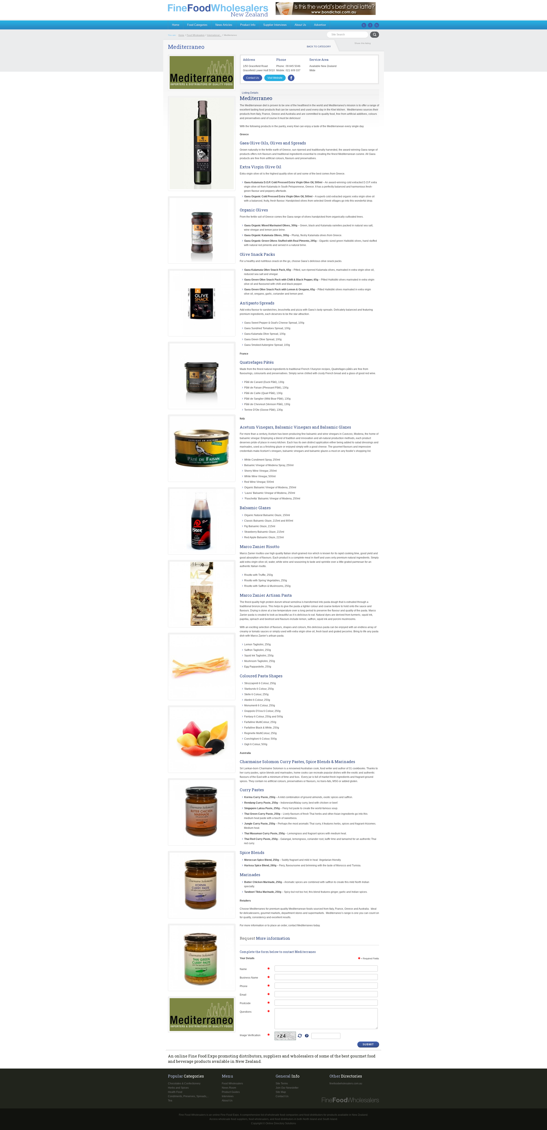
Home (175, 24)
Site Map (281, 1092)
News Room (229, 1087)
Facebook (370, 25)
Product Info (247, 24)
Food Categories (197, 24)
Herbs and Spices (178, 1087)
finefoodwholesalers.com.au (345, 1083)
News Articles (223, 24)
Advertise (320, 24)
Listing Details (250, 92)
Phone (243, 986)
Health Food (175, 1092)
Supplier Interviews (275, 24)
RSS (376, 25)
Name (243, 969)
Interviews (228, 1096)
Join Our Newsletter (287, 1087)
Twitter (364, 25)
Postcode (245, 1003)
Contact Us (252, 77)
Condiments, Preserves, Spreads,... (188, 1096)
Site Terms (282, 1083)
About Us (300, 24)
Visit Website (275, 77)
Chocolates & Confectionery (184, 1083)
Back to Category (319, 46)
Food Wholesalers (232, 1083)
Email (243, 994)
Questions (245, 1011)
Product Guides (231, 1092)
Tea (170, 1100)
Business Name (249, 977)
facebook (291, 78)
